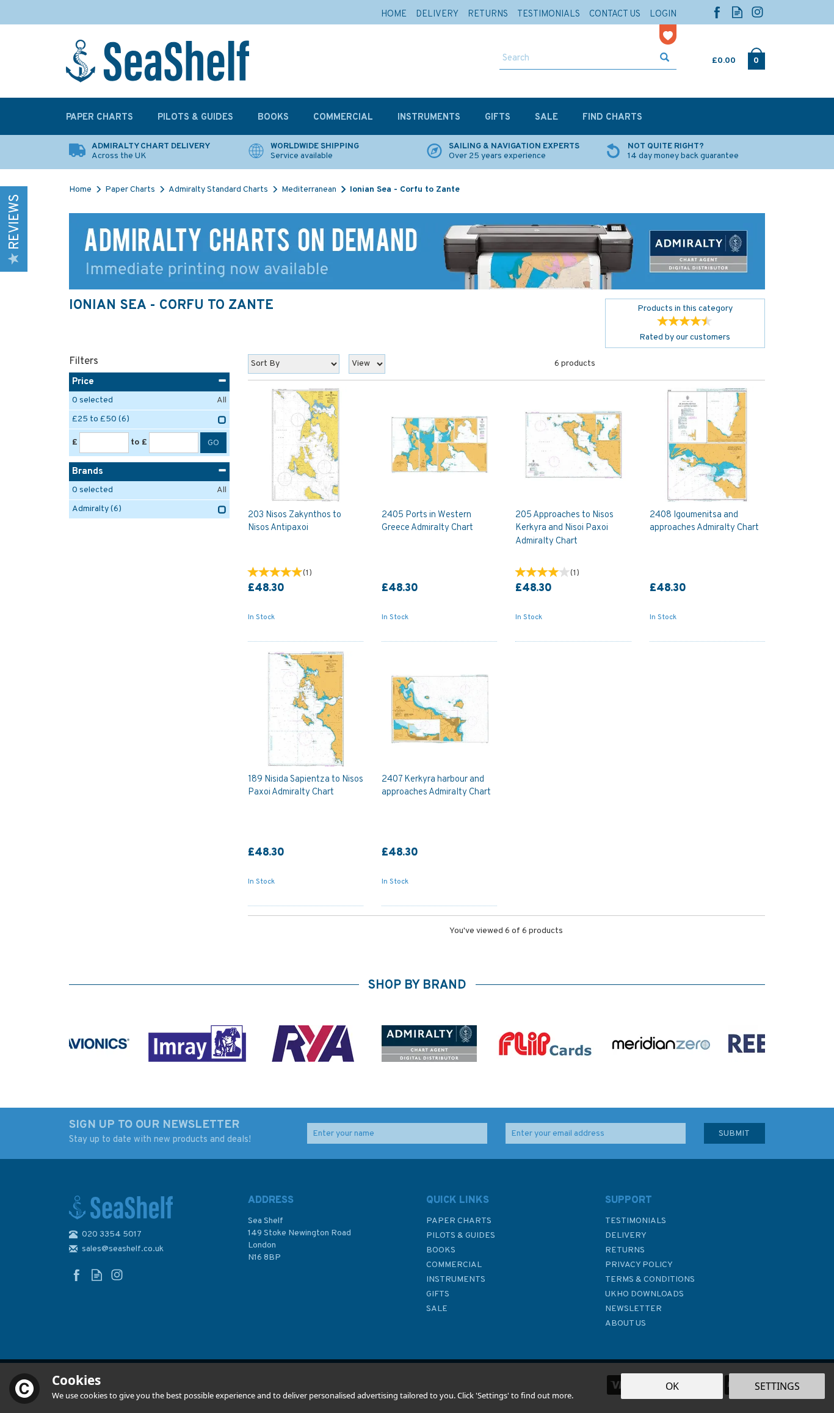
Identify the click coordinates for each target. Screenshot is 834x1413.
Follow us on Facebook (717, 12)
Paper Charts (458, 1221)
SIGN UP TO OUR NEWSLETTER (160, 1131)
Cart (713, 58)
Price (83, 382)
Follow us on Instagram (757, 12)
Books (440, 1250)
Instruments (455, 1279)
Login (663, 14)
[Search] (664, 59)
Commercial (454, 1265)
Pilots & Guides (460, 1235)
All (222, 400)
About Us (625, 1323)
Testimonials (635, 1221)
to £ (139, 442)
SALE (437, 1309)
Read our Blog (737, 12)
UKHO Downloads (644, 1294)
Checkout (756, 58)
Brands (87, 472)
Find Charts (612, 117)
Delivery (626, 1235)
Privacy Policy (639, 1265)
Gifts (437, 1294)
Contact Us (614, 14)
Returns (625, 1250)
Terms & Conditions (650, 1279)
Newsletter (633, 1309)
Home (394, 14)
